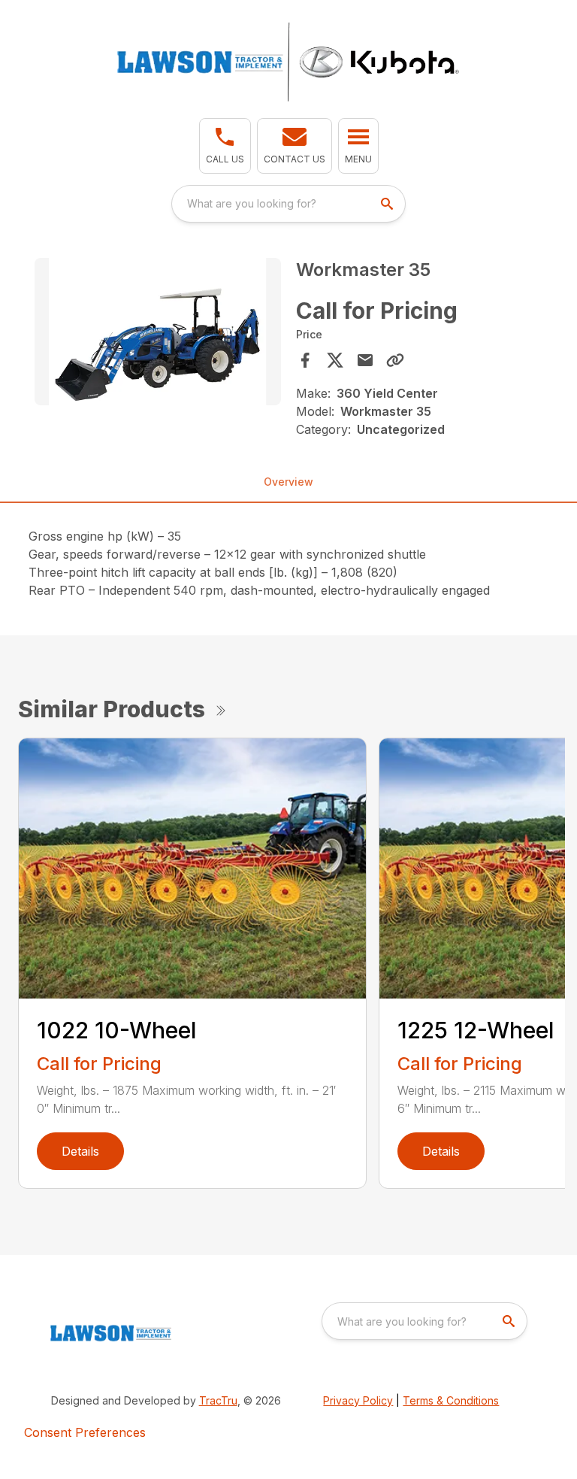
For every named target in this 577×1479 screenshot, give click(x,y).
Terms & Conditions (451, 1400)
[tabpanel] (158, 334)
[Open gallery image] (158, 332)
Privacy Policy (358, 1400)
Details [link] (80, 1151)
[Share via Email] (365, 360)
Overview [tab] (288, 481)
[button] (225, 146)
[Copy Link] (395, 360)
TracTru (218, 1400)
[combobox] (288, 204)
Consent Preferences (85, 1432)
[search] (388, 203)
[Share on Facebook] (305, 360)
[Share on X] (335, 360)
